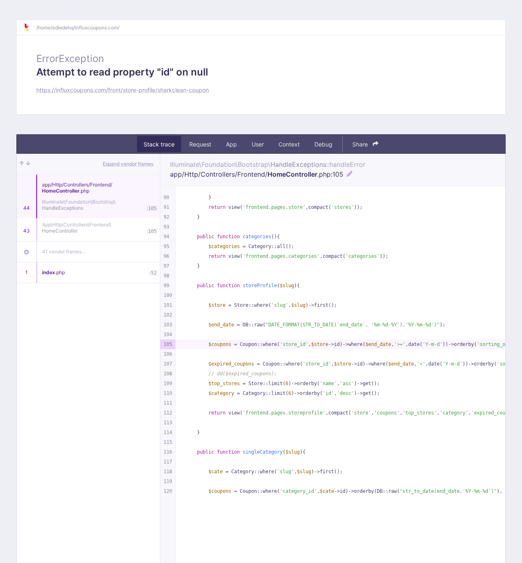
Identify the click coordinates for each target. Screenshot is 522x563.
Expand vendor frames (128, 164)
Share (360, 144)
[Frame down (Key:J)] (28, 164)
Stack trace (159, 144)
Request (200, 144)
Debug (323, 144)
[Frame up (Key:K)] (21, 164)
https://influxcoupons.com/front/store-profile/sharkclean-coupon (122, 89)
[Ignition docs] (29, 27)
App (231, 144)
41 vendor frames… (64, 251)
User (258, 144)
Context (289, 144)
